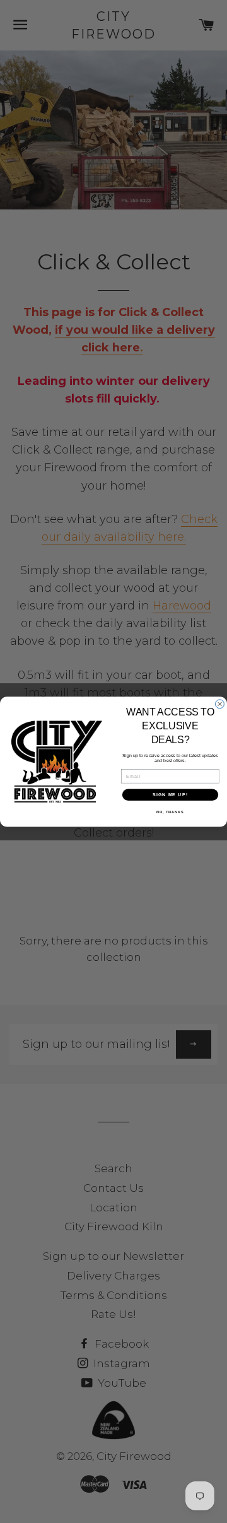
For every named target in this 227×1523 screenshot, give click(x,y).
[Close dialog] (220, 704)
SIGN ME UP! (170, 794)
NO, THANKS (170, 812)
